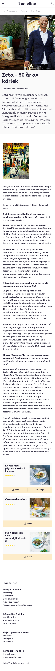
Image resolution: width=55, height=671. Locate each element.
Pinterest (7, 636)
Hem (5, 11)
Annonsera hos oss (12, 657)
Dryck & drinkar (10, 599)
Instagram (8, 639)
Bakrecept (8, 596)
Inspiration (12, 11)
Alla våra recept (11, 602)
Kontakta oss (9, 654)
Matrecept (8, 593)
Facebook (8, 642)
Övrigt (19, 11)
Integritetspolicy (11, 623)
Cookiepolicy (9, 617)
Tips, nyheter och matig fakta (17, 605)
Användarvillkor (11, 620)
